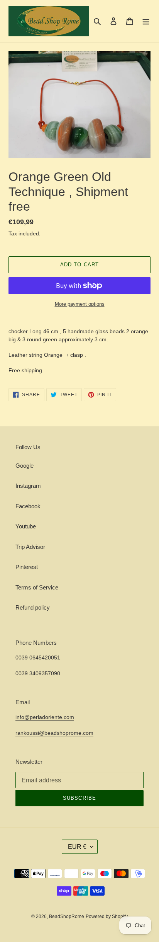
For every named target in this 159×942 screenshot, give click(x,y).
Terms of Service (36, 587)
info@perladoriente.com (44, 717)
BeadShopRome (66, 916)
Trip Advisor (30, 546)
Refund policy (32, 607)
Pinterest (26, 567)
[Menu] (146, 21)
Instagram (28, 485)
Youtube (25, 526)
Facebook (28, 506)
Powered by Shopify (107, 916)
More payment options (80, 304)
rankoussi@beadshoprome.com (54, 733)
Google (24, 465)
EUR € (77, 846)
